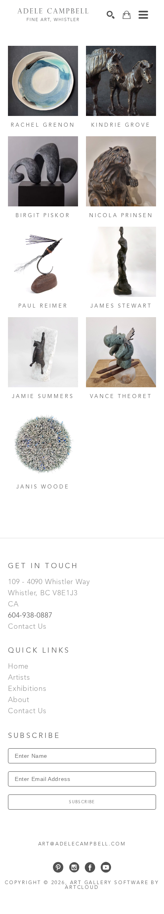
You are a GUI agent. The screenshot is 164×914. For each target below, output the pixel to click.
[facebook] (90, 867)
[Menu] (143, 15)
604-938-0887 (31, 615)
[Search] (111, 15)
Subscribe (82, 802)
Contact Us (27, 626)
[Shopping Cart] (127, 15)
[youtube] (106, 867)
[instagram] (74, 867)
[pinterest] (58, 867)
